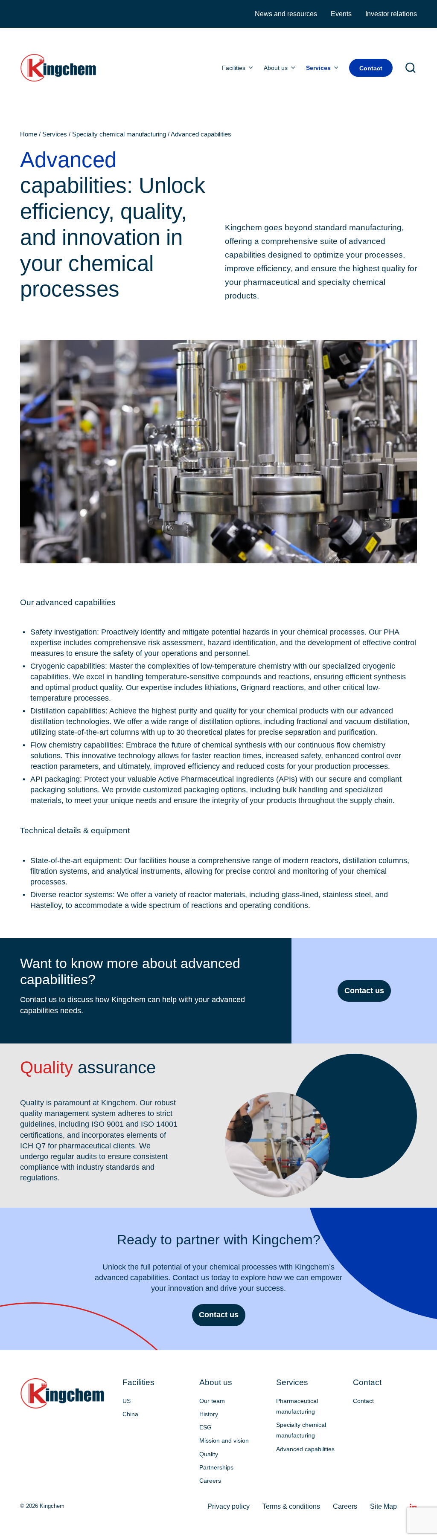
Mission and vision (224, 1440)
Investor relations (391, 13)
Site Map (383, 1506)
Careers (210, 1480)
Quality (208, 1454)
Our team (212, 1400)
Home (28, 134)
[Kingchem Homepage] (59, 67)
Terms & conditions (291, 1506)
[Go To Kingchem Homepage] (62, 1393)
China (130, 1414)
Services (318, 67)
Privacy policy (228, 1506)
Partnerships (216, 1467)
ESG (205, 1427)
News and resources (286, 13)
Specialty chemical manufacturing (119, 134)
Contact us (364, 990)
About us (276, 67)
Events (341, 13)
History (208, 1414)
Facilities (233, 67)
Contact (370, 68)
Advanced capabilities (305, 1449)
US (126, 1400)
